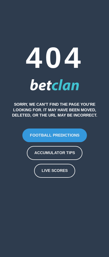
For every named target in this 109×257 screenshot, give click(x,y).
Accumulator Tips (54, 152)
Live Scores (55, 170)
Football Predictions (54, 135)
